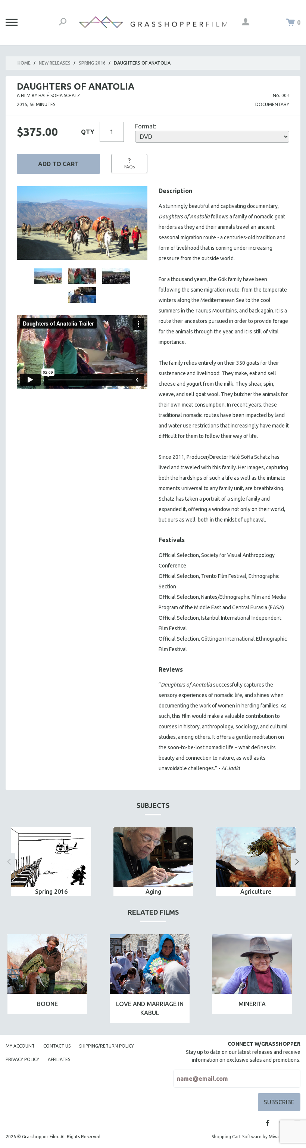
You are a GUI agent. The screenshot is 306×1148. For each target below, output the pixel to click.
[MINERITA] (252, 964)
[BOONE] (47, 964)
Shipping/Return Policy (106, 1045)
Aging (153, 891)
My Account (20, 1045)
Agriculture (255, 891)
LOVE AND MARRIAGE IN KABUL (150, 1008)
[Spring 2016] (51, 857)
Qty (87, 131)
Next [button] (297, 862)
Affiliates (59, 1059)
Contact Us (57, 1045)
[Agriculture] (256, 857)
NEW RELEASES (55, 62)
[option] (51, 861)
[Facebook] (268, 1123)
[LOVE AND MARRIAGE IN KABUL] (150, 964)
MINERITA (252, 1004)
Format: (145, 126)
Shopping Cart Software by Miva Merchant (256, 1136)
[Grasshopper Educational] (153, 22)
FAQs (129, 163)
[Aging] (153, 857)
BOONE (47, 1004)
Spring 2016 (92, 62)
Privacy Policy (22, 1059)
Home (24, 62)
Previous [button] (9, 862)
